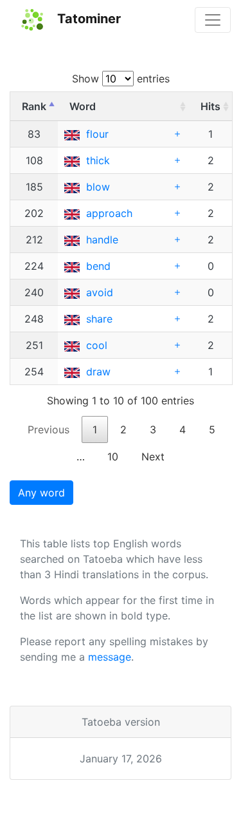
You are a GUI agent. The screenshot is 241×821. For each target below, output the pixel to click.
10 (112, 456)
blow (98, 186)
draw (98, 371)
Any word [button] (41, 492)
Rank (34, 106)
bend (98, 266)
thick (98, 160)
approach (109, 213)
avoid (99, 292)
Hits (210, 106)
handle (102, 239)
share (99, 318)
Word (82, 106)
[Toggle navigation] (213, 20)
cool (96, 345)
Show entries (121, 78)
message (109, 656)
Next (153, 456)
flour (97, 133)
